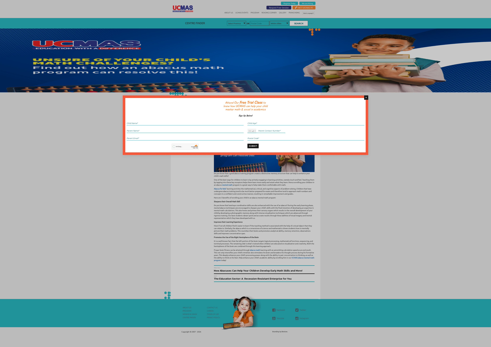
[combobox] (252, 131)
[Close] (366, 97)
